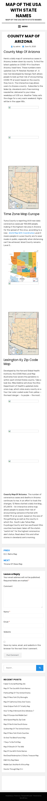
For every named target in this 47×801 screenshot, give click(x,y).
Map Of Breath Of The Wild (14, 747)
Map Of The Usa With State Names (23, 10)
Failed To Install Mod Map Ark (14, 684)
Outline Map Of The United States (17, 729)
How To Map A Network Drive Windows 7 (19, 711)
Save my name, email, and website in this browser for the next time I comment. (22, 647)
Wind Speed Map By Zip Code (15, 720)
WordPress (23, 798)
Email (7, 622)
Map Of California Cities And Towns (17, 702)
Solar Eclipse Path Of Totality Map (17, 706)
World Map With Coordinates (21, 233)
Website (7, 632)
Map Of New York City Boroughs (16, 697)
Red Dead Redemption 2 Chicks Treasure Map (21, 756)
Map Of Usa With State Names (15, 751)
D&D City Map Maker (11, 760)
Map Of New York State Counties (16, 733)
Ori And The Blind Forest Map (15, 738)
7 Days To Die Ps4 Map (12, 742)
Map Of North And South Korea (15, 724)
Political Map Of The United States (17, 693)
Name (7, 612)
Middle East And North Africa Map (16, 765)
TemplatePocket (26, 796)
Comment (8, 586)
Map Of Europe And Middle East (15, 715)
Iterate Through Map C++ (13, 769)
